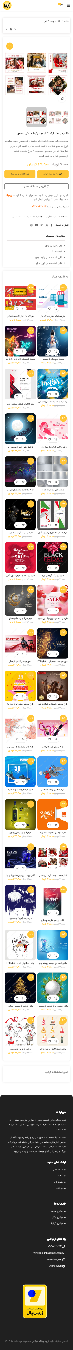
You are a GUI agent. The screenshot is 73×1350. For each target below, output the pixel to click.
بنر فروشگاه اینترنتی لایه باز (53, 316)
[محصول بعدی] (6, 29)
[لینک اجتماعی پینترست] (31, 225)
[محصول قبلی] (15, 29)
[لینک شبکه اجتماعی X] (46, 225)
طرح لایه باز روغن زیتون (20, 832)
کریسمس (17, 217)
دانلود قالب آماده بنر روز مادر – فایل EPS (53, 448)
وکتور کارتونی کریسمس (20, 1049)
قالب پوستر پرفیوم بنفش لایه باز (20, 875)
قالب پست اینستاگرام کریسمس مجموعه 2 (53, 877)
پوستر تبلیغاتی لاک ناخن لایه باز (20, 359)
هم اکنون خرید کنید (20, 174)
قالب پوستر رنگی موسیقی (52, 920)
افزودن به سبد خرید (52, 174)
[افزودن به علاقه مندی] (50, 309)
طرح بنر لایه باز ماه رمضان (20, 618)
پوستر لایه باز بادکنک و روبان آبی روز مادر (53, 403)
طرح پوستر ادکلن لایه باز (20, 661)
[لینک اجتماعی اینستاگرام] (41, 225)
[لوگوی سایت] (7, 5)
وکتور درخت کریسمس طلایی (20, 1006)
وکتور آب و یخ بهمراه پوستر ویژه (53, 963)
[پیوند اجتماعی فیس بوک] (51, 225)
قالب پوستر (29, 217)
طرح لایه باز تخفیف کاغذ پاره (53, 832)
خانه (66, 21)
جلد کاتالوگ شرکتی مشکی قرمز (20, 404)
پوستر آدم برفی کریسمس (53, 359)
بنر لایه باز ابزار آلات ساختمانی (20, 316)
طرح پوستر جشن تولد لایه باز (20, 704)
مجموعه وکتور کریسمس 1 (20, 918)
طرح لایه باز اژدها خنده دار (52, 789)
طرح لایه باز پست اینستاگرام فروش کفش (20, 791)
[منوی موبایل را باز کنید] (68, 5)
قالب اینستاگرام (52, 21)
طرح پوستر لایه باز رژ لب (53, 747)
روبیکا (9, 195)
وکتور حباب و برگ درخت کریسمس (53, 1006)
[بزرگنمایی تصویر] (62, 98)
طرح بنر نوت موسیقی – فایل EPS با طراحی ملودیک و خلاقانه (53, 663)
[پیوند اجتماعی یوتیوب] (36, 225)
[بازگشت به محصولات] (11, 29)
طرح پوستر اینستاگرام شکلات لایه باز (53, 705)
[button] (65, 72)
